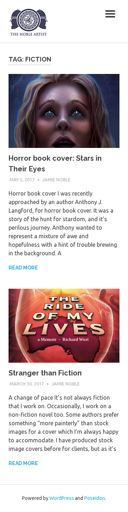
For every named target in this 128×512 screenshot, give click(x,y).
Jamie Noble (56, 179)
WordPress (61, 498)
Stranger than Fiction (45, 373)
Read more (23, 268)
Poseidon (94, 498)
